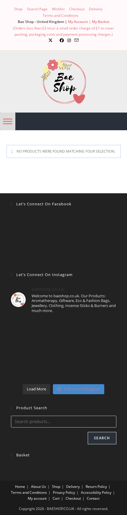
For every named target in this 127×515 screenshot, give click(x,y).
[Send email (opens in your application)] (76, 40)
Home (20, 486)
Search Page (37, 8)
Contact (93, 498)
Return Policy (96, 486)
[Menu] (7, 121)
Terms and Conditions (61, 15)
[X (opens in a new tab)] (50, 40)
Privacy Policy (64, 492)
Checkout (76, 8)
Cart (56, 498)
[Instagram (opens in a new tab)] (69, 40)
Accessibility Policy (96, 492)
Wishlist (58, 8)
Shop (18, 8)
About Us (38, 486)
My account (37, 498)
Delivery (95, 8)
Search (102, 437)
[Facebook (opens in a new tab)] (62, 40)
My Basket (101, 21)
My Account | (80, 21)
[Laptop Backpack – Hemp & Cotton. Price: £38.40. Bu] (63, 349)
